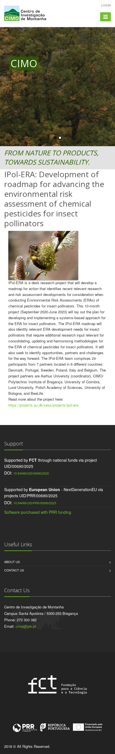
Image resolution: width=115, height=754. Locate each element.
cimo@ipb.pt (26, 626)
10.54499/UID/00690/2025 (31, 473)
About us (12, 561)
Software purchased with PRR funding (37, 512)
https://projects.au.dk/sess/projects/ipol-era (43, 405)
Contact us (14, 570)
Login (106, 5)
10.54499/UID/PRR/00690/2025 (34, 503)
